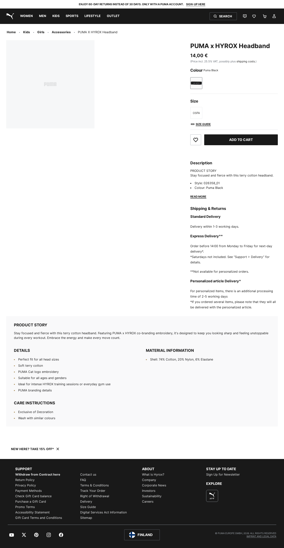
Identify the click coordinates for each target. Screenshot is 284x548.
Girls (40, 32)
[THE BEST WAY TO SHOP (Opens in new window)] (212, 496)
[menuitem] (26, 16)
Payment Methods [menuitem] (28, 491)
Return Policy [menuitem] (25, 480)
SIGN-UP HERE (195, 4)
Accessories (61, 32)
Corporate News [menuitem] (154, 485)
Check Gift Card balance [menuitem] (33, 496)
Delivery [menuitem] (86, 501)
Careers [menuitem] (147, 501)
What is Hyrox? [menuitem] (153, 474)
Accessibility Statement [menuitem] (32, 512)
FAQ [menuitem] (83, 480)
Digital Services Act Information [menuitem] (103, 512)
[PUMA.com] (9, 16)
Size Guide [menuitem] (88, 507)
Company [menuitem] (149, 480)
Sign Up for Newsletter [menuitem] (223, 474)
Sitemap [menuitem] (86, 518)
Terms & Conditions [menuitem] (94, 485)
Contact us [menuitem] (88, 474)
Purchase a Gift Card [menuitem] (30, 501)
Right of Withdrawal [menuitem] (94, 496)
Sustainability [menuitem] (152, 496)
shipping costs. (246, 61)
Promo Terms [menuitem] (25, 507)
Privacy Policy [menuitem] (25, 485)
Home (11, 32)
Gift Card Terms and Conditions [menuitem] (38, 518)
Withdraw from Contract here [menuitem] (37, 474)
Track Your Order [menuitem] (92, 491)
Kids (26, 32)
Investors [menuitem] (148, 491)
